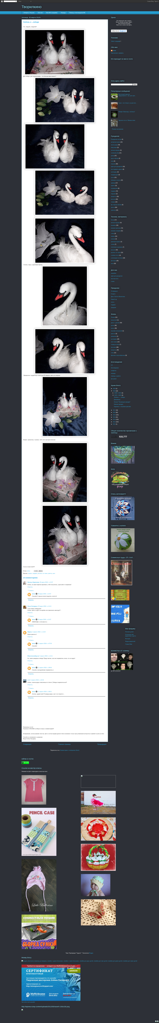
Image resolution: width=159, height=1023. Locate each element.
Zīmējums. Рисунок (29, 12)
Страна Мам (128, 644)
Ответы (31, 590)
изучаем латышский (116, 331)
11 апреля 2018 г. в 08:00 (45, 667)
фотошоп (113, 260)
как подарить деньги (116, 169)
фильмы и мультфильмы (118, 355)
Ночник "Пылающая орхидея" (122, 402)
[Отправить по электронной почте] (35, 571)
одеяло (113, 185)
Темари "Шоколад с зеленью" (127, 111)
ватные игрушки (115, 150)
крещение (113, 336)
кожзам (113, 239)
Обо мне (40, 12)
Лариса (30, 632)
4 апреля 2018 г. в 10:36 (37, 680)
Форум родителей (130, 641)
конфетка (113, 370)
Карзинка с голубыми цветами (122, 406)
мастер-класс (115, 278)
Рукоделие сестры (116, 139)
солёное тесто (115, 255)
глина (112, 233)
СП (112, 365)
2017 (114, 410)
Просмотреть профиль (117, 53)
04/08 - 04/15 (118, 393)
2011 (114, 424)
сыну (112, 352)
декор (112, 155)
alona (33, 594)
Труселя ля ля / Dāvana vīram (127, 120)
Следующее (27, 744)
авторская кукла (115, 142)
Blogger (91, 953)
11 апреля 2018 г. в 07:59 (45, 643)
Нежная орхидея (118, 404)
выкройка (113, 273)
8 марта (113, 294)
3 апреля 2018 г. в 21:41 (46, 656)
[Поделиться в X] (38, 571)
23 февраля (114, 291)
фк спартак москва (116, 204)
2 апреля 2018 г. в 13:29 (38, 632)
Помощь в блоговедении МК (77, 12)
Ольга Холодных (33, 606)
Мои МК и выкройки (51, 12)
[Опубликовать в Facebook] (40, 571)
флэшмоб (113, 378)
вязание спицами (115, 230)
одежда (113, 183)
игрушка (113, 164)
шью (54, 573)
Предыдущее (101, 744)
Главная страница (64, 744)
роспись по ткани (42, 573)
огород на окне (115, 344)
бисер (112, 220)
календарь (114, 172)
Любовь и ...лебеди (119, 397)
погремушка (114, 188)
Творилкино (31, 7)
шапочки (113, 210)
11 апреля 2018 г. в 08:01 (45, 691)
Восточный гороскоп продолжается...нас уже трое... (127, 95)
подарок (35, 573)
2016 (114, 412)
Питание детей (129, 631)
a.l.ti (29, 680)
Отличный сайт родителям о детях (130, 635)
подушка (113, 193)
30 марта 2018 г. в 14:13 (44, 606)
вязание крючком (116, 228)
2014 (114, 417)
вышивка (113, 225)
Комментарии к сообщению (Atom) (69, 750)
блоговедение (115, 368)
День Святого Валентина (118, 296)
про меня (113, 347)
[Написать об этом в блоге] (36, 571)
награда (113, 373)
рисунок (113, 199)
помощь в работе (116, 376)
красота (113, 333)
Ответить (30, 587)
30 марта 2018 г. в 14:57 (44, 594)
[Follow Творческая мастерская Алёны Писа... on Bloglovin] (119, 32)
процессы (113, 196)
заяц (112, 161)
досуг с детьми (115, 322)
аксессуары (114, 144)
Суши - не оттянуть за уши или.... (128, 103)
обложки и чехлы (115, 180)
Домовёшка (117, 399)
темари (113, 202)
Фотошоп (127, 638)
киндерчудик (114, 174)
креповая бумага (115, 241)
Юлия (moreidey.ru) (33, 656)
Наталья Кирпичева (33, 582)
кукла (112, 177)
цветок (50, 573)
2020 (114, 388)
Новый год (114, 299)
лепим (112, 244)
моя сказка (114, 342)
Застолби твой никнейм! (28, 1002)
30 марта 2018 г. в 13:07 (46, 582)
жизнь (112, 328)
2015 (114, 415)
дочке (112, 325)
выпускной (114, 320)
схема (112, 281)
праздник (113, 307)
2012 (114, 422)
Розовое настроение (117, 129)
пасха (112, 302)
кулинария (114, 339)
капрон (30, 573)
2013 (114, 419)
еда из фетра (114, 158)
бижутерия (114, 147)
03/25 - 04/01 (118, 395)
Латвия (113, 317)
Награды (63, 12)
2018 (114, 391)
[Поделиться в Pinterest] (42, 571)
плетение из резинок (116, 247)
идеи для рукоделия (116, 166)
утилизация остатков (117, 258)
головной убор (115, 153)
